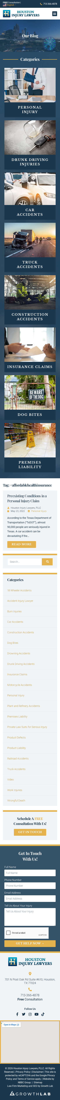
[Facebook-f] (17, 1014)
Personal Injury (39, 511)
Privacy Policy (23, 1071)
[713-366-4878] (30, 989)
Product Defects (16, 737)
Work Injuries (14, 790)
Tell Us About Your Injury (18, 905)
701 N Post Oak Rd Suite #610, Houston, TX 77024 (30, 981)
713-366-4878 (30, 995)
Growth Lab (47, 1086)
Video (10, 779)
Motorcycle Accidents (19, 684)
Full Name (10, 867)
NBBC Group (24, 1082)
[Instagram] (30, 1014)
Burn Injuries (14, 611)
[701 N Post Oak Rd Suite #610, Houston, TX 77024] (30, 973)
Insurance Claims (17, 674)
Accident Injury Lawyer (20, 600)
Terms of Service (26, 1079)
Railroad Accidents (18, 758)
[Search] (47, 561)
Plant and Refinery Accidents (23, 705)
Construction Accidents (20, 632)
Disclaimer (37, 1071)
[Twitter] (23, 1014)
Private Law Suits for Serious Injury (27, 726)
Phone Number (13, 879)
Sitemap (38, 1082)
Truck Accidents (16, 769)
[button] (54, 13)
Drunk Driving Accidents (21, 663)
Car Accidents (15, 621)
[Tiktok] (43, 1014)
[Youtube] (36, 1014)
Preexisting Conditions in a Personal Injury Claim (27, 498)
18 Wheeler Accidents (19, 590)
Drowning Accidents (18, 653)
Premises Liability (17, 716)
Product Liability (16, 747)
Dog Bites (12, 642)
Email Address (12, 892)
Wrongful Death (16, 800)
